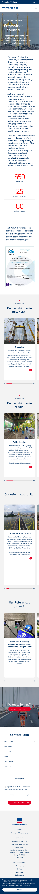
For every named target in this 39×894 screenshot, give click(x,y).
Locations (19, 872)
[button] (9, 383)
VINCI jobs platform (17, 709)
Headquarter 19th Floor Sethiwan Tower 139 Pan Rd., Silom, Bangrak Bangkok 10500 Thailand (20, 852)
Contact (19, 869)
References (19, 875)
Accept (20, 889)
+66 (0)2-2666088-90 (20, 844)
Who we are (19, 866)
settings (27, 885)
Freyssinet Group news (19, 833)
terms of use (23, 789)
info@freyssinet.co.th (19, 841)
